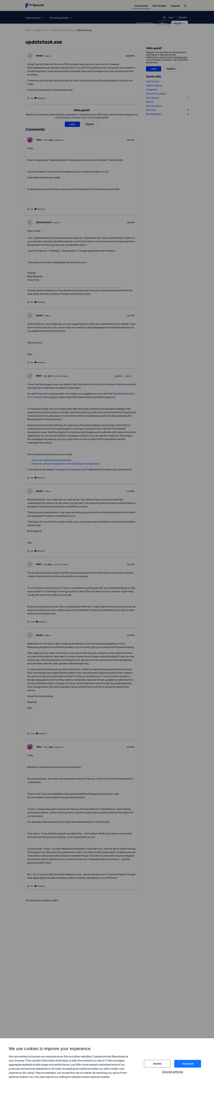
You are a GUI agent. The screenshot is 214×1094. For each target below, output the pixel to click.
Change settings (172, 1072)
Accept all (187, 1063)
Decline (157, 1063)
